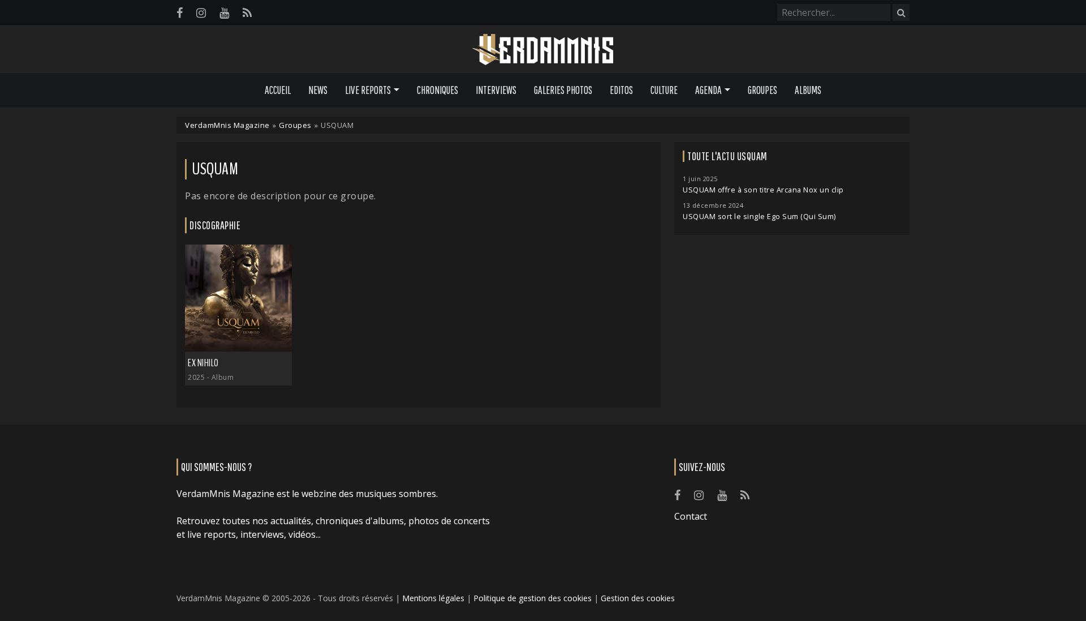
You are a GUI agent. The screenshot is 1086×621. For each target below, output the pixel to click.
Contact (690, 516)
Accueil (278, 90)
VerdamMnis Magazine (227, 125)
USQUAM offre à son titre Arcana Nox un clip (763, 190)
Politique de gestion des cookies (532, 598)
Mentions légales (433, 598)
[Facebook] (179, 12)
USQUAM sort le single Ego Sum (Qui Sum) (759, 216)
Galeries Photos (563, 90)
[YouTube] (224, 12)
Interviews (496, 90)
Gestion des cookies (638, 598)
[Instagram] (201, 12)
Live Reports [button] (368, 90)
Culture (664, 90)
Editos (621, 90)
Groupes (762, 90)
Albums (808, 90)
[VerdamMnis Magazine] (543, 50)
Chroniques (437, 90)
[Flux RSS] (247, 12)
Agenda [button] (708, 90)
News (317, 90)
